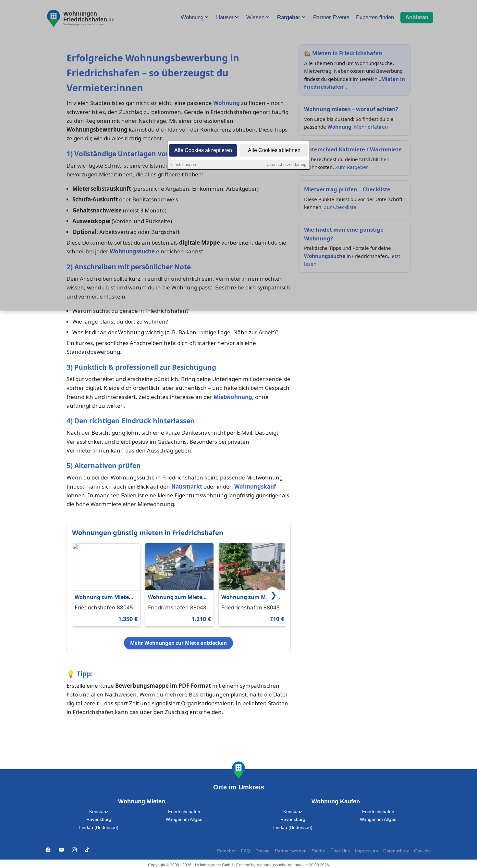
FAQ (245, 851)
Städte (318, 851)
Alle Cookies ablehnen (274, 150)
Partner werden (291, 851)
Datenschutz (396, 851)
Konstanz (98, 811)
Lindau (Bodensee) (98, 827)
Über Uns (340, 851)
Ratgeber (226, 851)
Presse (262, 851)
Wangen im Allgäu (184, 819)
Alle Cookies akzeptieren (203, 150)
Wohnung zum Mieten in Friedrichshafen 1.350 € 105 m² (103, 598)
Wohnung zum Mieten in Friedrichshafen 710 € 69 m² (252, 598)
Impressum (366, 851)
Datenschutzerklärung (285, 164)
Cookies (422, 851)
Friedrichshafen (184, 811)
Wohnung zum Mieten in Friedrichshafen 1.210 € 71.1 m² (177, 598)
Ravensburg (98, 819)
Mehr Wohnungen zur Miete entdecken (178, 643)
